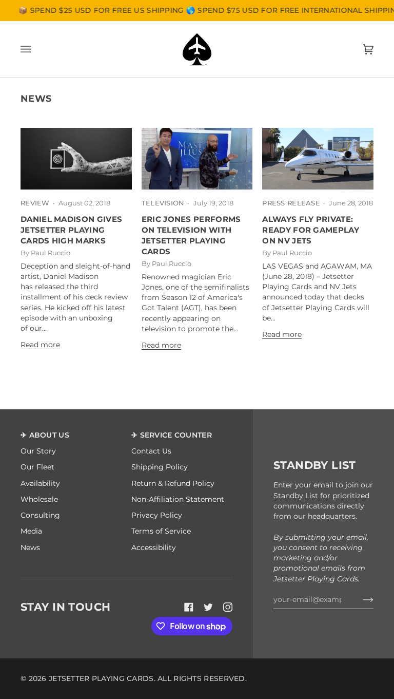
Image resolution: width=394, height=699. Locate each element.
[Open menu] (36, 49)
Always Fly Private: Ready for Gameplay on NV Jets (310, 229)
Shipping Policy (159, 467)
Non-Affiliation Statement (177, 499)
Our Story (38, 451)
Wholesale (39, 499)
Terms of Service (161, 531)
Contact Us (151, 451)
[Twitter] (208, 607)
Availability (40, 483)
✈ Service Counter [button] (171, 435)
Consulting (40, 515)
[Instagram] (227, 607)
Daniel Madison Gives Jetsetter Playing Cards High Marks (71, 229)
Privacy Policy (156, 515)
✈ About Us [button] (45, 435)
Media (31, 531)
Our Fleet (37, 467)
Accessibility (153, 547)
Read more (40, 345)
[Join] (359, 599)
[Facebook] (188, 607)
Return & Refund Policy (172, 483)
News (30, 547)
